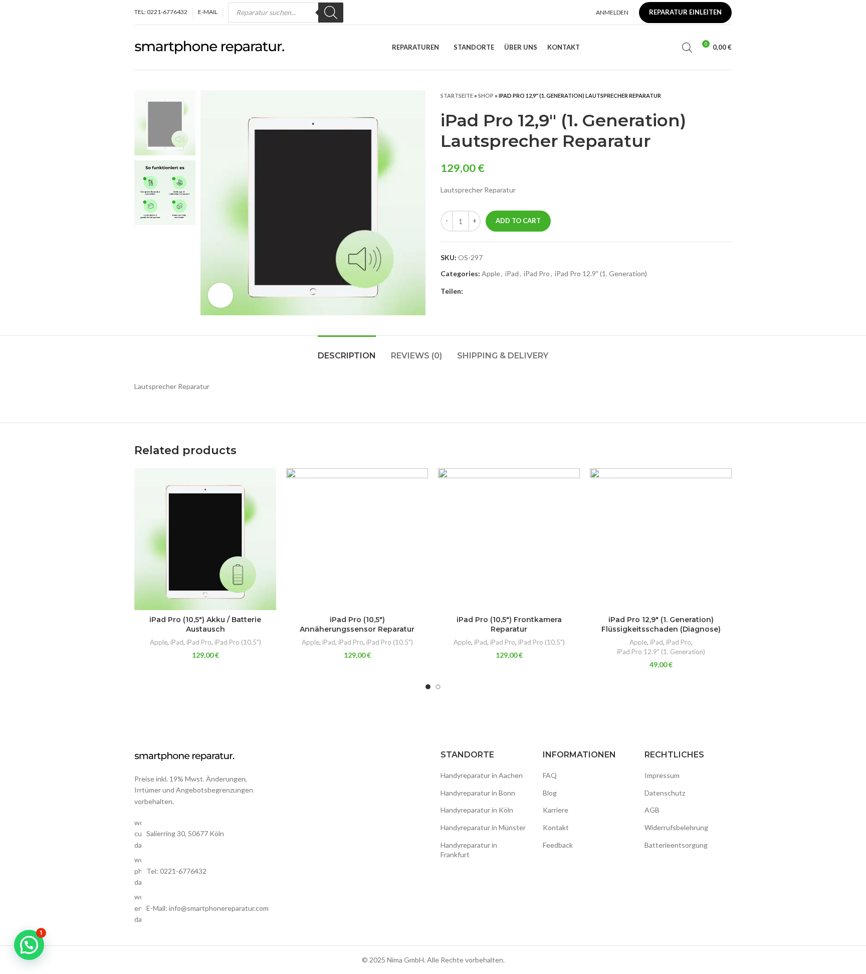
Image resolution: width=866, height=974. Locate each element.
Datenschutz (664, 793)
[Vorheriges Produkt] (707, 95)
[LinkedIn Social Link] (506, 291)
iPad (512, 273)
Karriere (555, 810)
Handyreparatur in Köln (477, 810)
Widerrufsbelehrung (676, 827)
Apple (491, 273)
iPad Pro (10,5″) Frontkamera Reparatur (509, 624)
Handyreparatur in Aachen (482, 775)
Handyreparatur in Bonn (478, 793)
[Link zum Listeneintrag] (203, 871)
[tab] (347, 350)
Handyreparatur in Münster (483, 827)
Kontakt (556, 827)
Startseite (457, 95)
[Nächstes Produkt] (727, 95)
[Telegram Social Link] (517, 291)
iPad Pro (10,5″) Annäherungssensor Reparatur (357, 624)
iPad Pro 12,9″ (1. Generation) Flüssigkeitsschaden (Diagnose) (661, 624)
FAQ (550, 775)
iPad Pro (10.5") (237, 642)
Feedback (558, 845)
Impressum (662, 775)
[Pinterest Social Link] (494, 291)
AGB (652, 810)
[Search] (330, 13)
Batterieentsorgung (676, 845)
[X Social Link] (483, 291)
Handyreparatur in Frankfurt (469, 850)
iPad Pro (537, 273)
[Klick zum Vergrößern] (220, 295)
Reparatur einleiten (685, 12)
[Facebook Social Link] (471, 291)
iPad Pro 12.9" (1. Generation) (601, 273)
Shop (486, 95)
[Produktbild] (205, 539)
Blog (550, 793)
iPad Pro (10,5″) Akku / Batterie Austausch (205, 624)
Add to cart (518, 221)
